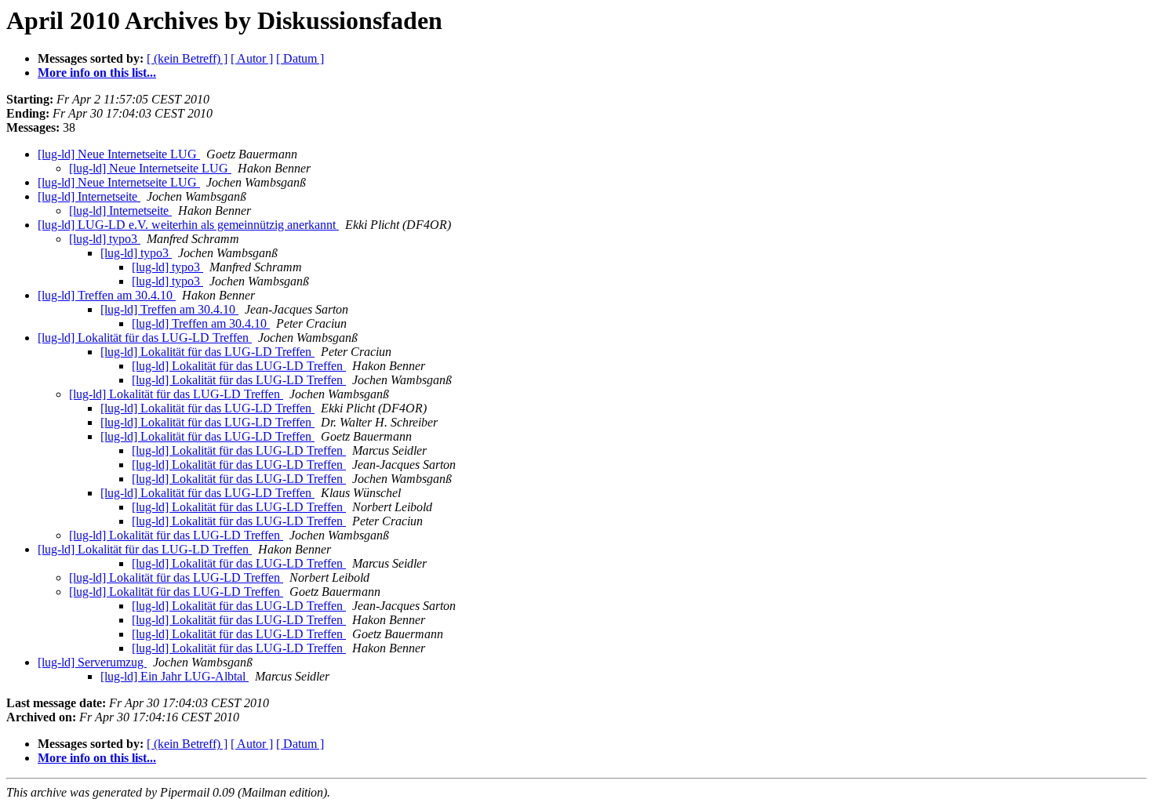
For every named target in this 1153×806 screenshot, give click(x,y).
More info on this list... (97, 72)
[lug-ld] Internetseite (89, 196)
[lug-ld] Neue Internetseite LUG (119, 154)
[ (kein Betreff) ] (187, 58)
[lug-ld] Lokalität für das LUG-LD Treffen (145, 337)
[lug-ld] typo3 (104, 238)
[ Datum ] (300, 58)
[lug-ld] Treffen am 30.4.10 (107, 295)
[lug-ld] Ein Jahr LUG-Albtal (174, 676)
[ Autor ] (252, 58)
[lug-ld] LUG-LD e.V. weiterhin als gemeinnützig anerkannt (188, 224)
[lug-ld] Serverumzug (92, 662)
